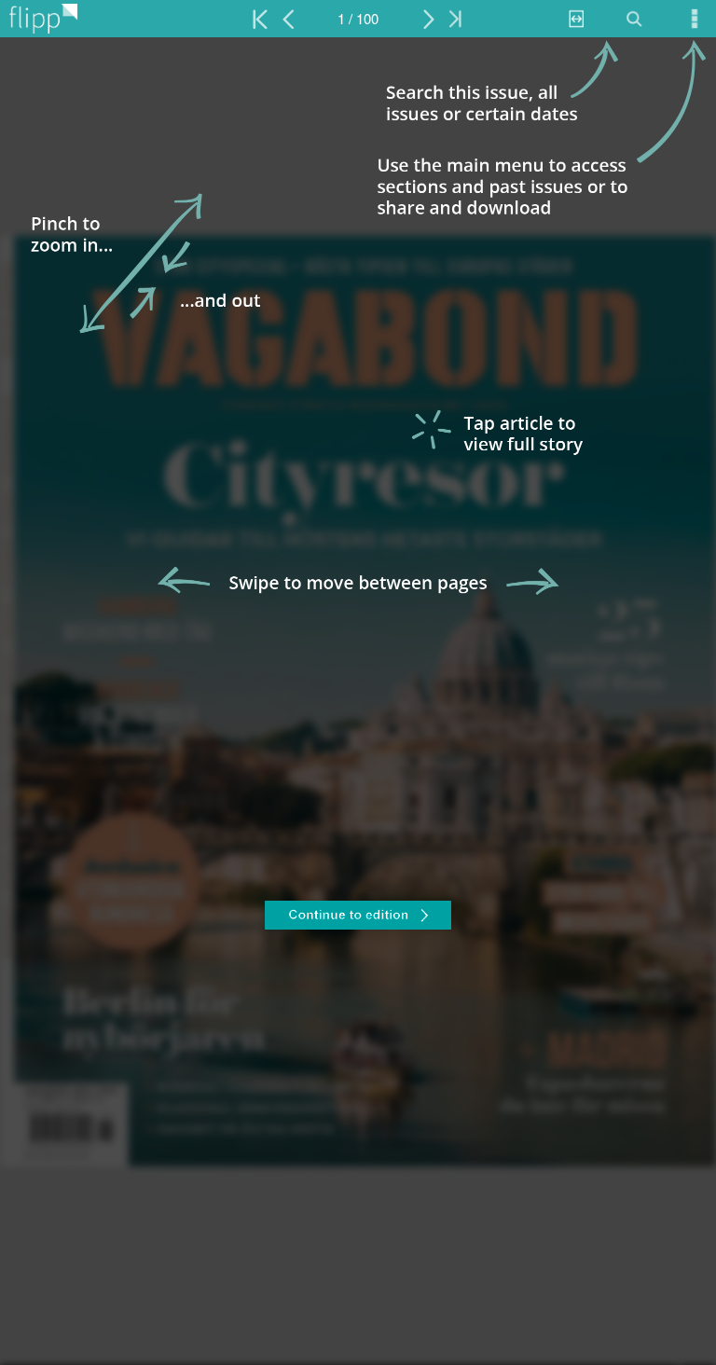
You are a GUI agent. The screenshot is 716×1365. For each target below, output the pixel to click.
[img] (358, 701)
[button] (358, 917)
